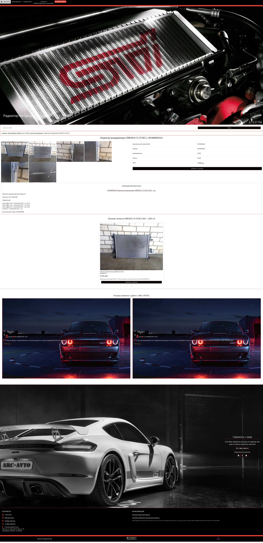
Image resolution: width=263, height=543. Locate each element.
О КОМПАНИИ (27, 2)
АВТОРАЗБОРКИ (16, 2)
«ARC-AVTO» (6, 2)
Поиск (229, 128)
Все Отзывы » (7, 343)
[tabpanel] (131, 253)
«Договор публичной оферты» (141, 515)
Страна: (135, 158)
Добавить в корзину (197, 168)
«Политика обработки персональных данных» (146, 518)
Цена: (134, 162)
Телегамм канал (9, 518)
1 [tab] (131, 285)
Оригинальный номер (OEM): (141, 144)
